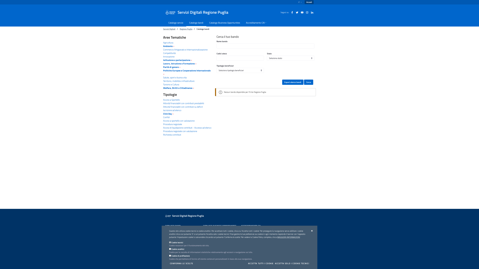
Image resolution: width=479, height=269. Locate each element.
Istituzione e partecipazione (176, 60)
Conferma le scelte (181, 263)
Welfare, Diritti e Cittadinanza (177, 88)
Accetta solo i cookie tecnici (292, 263)
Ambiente (168, 46)
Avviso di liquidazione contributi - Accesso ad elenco (187, 127)
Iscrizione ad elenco (172, 110)
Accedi (309, 2)
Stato (269, 53)
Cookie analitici (177, 249)
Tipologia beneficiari (225, 65)
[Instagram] (306, 12)
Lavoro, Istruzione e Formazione (179, 63)
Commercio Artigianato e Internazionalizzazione (185, 49)
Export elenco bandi (292, 82)
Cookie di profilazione (180, 255)
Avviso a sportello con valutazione (179, 120)
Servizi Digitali (169, 29)
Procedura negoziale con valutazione (180, 131)
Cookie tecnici (177, 242)
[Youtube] (301, 12)
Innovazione (169, 56)
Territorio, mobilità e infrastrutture (178, 81)
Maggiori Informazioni (288, 237)
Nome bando (222, 41)
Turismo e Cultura (171, 84)
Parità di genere (171, 67)
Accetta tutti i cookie (261, 263)
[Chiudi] (312, 230)
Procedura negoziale (172, 124)
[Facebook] (291, 12)
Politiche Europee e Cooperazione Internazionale (187, 70)
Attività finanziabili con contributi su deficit (183, 106)
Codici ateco (222, 53)
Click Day (167, 113)
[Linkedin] (311, 12)
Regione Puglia (186, 29)
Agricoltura (168, 42)
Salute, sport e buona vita (175, 77)
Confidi (166, 117)
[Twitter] (296, 12)
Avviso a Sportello (171, 99)
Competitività (169, 53)
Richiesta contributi (172, 134)
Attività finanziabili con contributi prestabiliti (183, 103)
